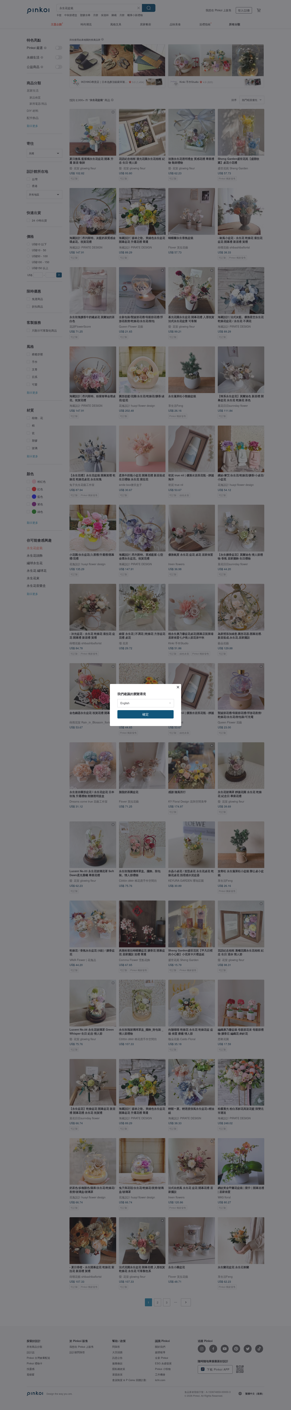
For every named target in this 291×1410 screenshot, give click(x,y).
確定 (145, 714)
